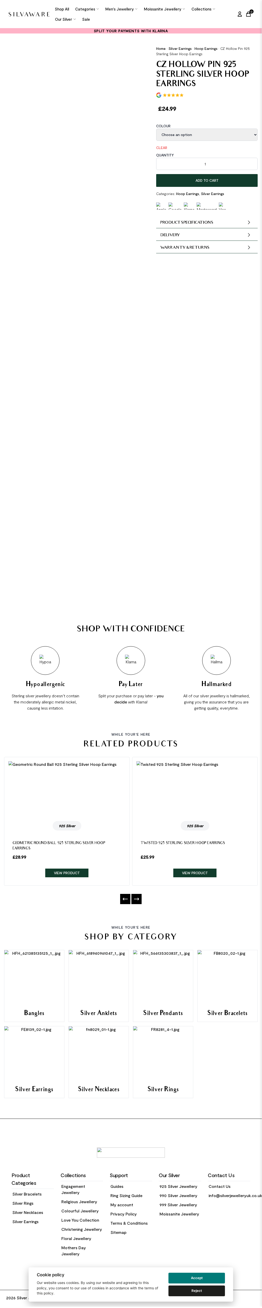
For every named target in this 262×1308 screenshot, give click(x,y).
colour (163, 126)
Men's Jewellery (119, 9)
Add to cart (207, 180)
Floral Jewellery (76, 1238)
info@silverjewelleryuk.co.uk (235, 1195)
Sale (86, 19)
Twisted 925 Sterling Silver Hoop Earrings (183, 843)
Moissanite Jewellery (162, 9)
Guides (116, 1186)
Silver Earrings (180, 48)
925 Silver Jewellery (178, 1186)
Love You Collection (80, 1220)
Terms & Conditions (129, 1223)
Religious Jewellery (79, 1201)
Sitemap (118, 1232)
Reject (196, 1291)
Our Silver (63, 19)
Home (161, 48)
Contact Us (220, 1186)
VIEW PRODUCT (67, 873)
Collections (201, 9)
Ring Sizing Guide (126, 1195)
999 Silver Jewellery (178, 1204)
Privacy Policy (123, 1213)
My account (121, 1204)
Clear (161, 147)
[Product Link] (66, 789)
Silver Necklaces (27, 1212)
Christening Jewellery (81, 1229)
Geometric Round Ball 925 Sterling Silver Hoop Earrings (59, 846)
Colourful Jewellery (80, 1210)
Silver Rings (22, 1203)
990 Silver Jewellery (178, 1195)
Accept (197, 1278)
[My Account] (240, 14)
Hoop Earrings (206, 48)
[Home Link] (29, 14)
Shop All (62, 9)
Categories (85, 9)
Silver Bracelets (27, 1193)
